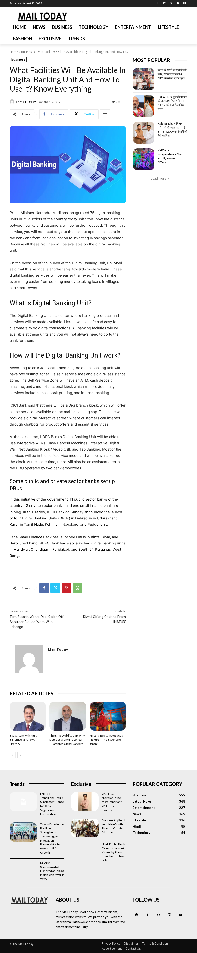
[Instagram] (164, 3)
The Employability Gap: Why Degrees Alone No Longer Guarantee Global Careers (67, 739)
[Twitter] (171, 3)
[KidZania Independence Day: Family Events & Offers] (143, 159)
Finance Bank (40, 537)
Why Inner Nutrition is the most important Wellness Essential (112, 802)
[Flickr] (158, 915)
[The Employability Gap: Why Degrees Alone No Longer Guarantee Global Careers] (67, 716)
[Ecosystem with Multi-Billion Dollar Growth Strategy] (28, 716)
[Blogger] (137, 915)
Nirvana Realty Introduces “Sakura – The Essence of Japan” (106, 739)
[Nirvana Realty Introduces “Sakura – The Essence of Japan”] (108, 716)
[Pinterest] (66, 588)
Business (27, 52)
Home (14, 52)
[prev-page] (13, 755)
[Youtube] (184, 3)
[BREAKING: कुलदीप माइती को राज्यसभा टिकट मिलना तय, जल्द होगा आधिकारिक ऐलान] (143, 106)
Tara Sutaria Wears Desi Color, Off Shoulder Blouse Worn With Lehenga (37, 622)
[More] (105, 114)
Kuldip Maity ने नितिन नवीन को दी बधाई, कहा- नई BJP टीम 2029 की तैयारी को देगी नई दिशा (172, 129)
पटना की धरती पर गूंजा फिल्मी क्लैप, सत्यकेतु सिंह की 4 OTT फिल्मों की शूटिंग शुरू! (172, 74)
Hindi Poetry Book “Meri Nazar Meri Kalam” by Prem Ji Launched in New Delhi (113, 852)
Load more (158, 179)
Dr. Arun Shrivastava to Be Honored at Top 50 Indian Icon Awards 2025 (52, 871)
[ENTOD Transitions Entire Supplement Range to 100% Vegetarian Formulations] (23, 801)
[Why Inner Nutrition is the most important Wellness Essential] (84, 801)
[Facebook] (158, 3)
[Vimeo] (178, 3)
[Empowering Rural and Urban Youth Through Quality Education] (84, 828)
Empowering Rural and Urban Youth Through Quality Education (113, 826)
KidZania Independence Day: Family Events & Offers (170, 156)
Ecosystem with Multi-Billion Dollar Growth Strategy (24, 739)
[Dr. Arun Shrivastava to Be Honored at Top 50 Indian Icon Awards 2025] (23, 870)
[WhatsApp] (77, 588)
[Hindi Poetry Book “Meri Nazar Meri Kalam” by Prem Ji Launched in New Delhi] (84, 851)
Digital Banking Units (39, 518)
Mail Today (28, 101)
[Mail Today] (13, 101)
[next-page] (20, 755)
